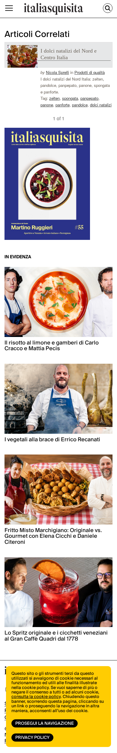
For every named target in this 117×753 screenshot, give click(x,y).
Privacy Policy (32, 737)
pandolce (80, 105)
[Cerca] (107, 8)
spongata (70, 98)
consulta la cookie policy (36, 696)
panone (46, 105)
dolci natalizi (101, 105)
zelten (54, 98)
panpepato (89, 98)
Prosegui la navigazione (44, 723)
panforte (63, 105)
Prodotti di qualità (89, 72)
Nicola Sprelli (57, 72)
